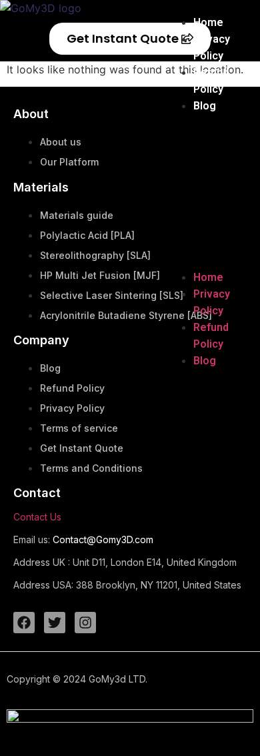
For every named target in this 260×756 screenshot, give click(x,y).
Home (208, 22)
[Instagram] (85, 622)
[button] (203, 191)
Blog (204, 105)
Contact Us (37, 516)
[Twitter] (54, 622)
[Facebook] (24, 622)
